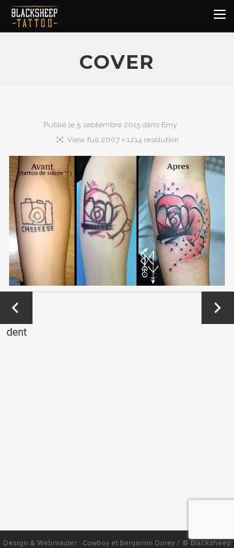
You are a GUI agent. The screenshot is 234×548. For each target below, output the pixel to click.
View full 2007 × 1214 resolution (123, 139)
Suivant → (218, 307)
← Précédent (16, 308)
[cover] (116, 224)
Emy (169, 124)
